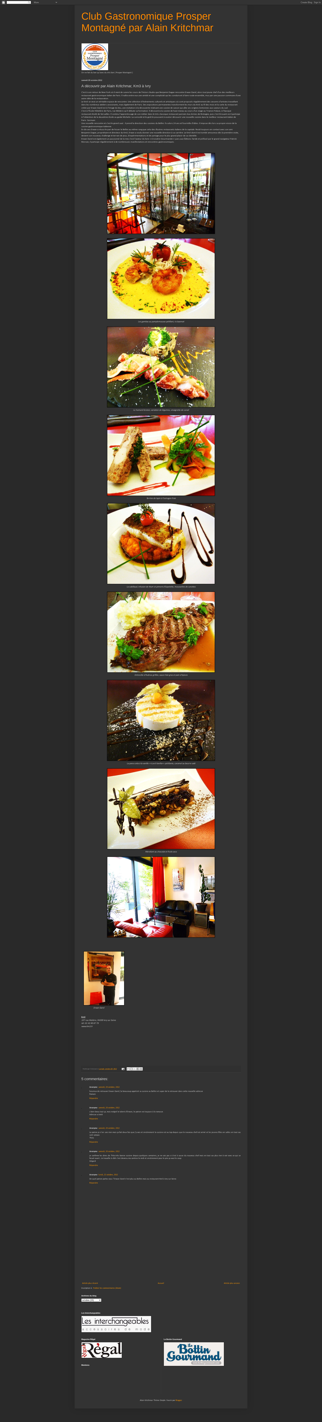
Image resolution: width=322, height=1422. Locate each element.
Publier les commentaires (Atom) (107, 1288)
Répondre (93, 1098)
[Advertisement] (161, 1257)
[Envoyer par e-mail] (128, 1069)
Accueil (161, 1283)
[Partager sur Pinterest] (141, 1069)
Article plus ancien (232, 1283)
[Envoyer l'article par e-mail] (123, 1069)
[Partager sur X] (134, 1069)
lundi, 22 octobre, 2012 (108, 1175)
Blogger (179, 1400)
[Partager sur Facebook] (138, 1069)
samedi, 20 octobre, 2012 (109, 1087)
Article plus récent (90, 1283)
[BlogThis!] (131, 1069)
